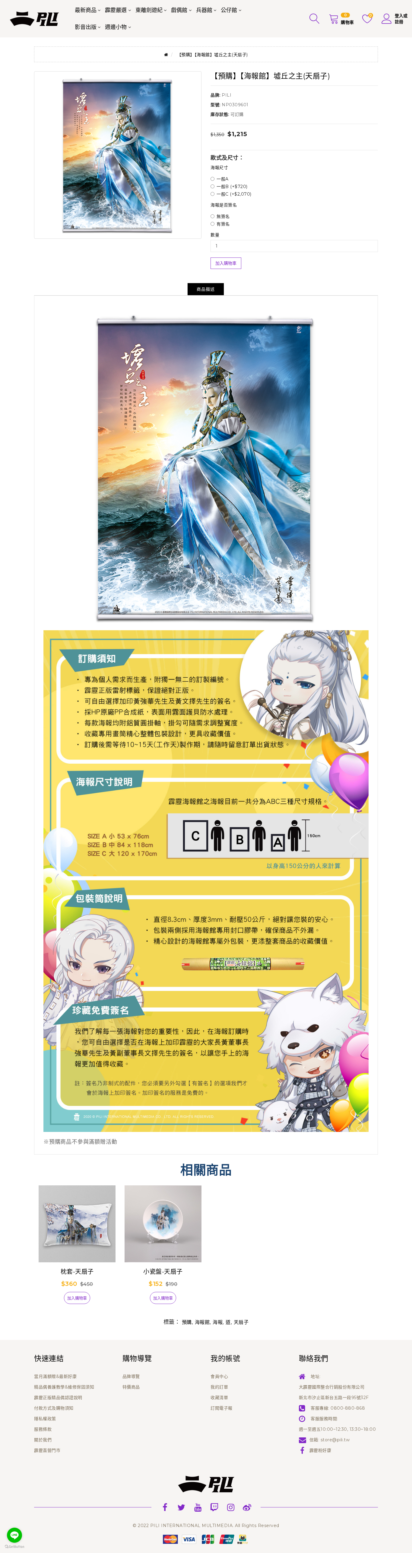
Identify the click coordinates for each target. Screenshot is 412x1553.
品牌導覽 (131, 1376)
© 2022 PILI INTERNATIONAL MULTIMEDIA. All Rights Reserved (206, 1525)
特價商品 (131, 1387)
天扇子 (241, 1322)
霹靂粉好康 (320, 1450)
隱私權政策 (45, 1418)
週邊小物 (116, 27)
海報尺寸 (219, 167)
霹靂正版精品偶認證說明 (58, 1397)
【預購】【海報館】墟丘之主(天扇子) (212, 54)
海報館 (202, 1322)
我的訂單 (219, 1387)
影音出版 (86, 27)
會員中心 (219, 1376)
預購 (187, 1322)
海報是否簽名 (224, 205)
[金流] (206, 1539)
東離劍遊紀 (149, 10)
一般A (223, 179)
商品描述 (206, 289)
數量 (215, 235)
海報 (218, 1322)
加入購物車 (225, 263)
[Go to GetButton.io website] (14, 1547)
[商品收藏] (53, 1300)
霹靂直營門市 (47, 1450)
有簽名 (223, 224)
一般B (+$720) (232, 186)
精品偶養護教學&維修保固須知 (64, 1387)
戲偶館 (179, 10)
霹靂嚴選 (116, 10)
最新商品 (86, 10)
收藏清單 (219, 1397)
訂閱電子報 (222, 1408)
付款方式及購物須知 (54, 1408)
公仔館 (229, 10)
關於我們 (43, 1440)
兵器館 (204, 10)
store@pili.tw (335, 1440)
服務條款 (43, 1429)
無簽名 (223, 216)
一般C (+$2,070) (234, 194)
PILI (226, 95)
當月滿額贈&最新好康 (55, 1376)
